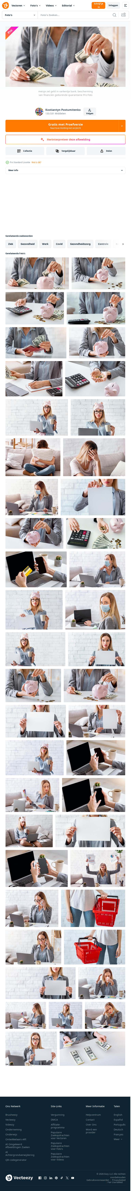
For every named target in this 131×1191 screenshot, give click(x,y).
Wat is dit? (36, 162)
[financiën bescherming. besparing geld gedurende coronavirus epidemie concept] (95, 532)
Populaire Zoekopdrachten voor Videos (60, 1155)
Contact (90, 1118)
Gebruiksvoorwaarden (95, 1178)
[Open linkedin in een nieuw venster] (50, 1176)
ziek (10, 242)
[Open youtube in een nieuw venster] (72, 1176)
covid (59, 242)
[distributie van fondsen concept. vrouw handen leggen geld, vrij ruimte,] (92, 1047)
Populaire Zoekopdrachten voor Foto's (60, 1144)
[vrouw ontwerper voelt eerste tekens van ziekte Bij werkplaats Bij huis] (105, 1014)
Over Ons (91, 1123)
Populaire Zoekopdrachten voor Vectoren (60, 1133)
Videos (50, 5)
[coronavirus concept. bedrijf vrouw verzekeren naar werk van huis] (97, 720)
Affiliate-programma (57, 1125)
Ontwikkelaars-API (15, 1138)
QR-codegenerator (16, 1158)
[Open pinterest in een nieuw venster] (56, 1176)
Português (117, 1123)
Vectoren (17, 5)
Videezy (9, 1123)
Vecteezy (10, 1118)
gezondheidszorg (80, 242)
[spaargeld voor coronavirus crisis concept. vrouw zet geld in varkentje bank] (33, 684)
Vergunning (57, 1113)
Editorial (67, 5)
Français (116, 1133)
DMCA (54, 1118)
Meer (114, 1138)
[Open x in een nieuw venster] (67, 1176)
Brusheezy (11, 1113)
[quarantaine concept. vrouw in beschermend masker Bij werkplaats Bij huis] (95, 608)
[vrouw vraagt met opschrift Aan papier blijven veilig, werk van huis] (31, 1047)
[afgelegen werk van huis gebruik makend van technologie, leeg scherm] (93, 794)
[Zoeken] (114, 15)
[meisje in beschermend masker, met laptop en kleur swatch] (31, 496)
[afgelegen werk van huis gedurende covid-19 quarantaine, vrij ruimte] (98, 416)
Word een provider (91, 1130)
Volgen (89, 113)
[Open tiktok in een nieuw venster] (61, 1176)
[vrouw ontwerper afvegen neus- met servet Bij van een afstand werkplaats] (101, 982)
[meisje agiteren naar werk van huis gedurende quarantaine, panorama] (96, 648)
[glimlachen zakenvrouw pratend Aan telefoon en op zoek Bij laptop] (33, 946)
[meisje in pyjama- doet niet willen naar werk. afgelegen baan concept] (34, 756)
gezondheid (28, 242)
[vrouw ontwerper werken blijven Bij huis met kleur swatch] (32, 794)
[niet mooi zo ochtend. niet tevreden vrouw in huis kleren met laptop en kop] (65, 1014)
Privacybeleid (116, 1178)
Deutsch (116, 1128)
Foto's (34, 5)
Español (115, 1118)
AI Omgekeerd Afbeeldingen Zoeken (17, 1144)
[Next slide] (117, 243)
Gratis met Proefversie (65, 125)
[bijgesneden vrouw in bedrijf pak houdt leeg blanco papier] (40, 982)
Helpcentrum (93, 1113)
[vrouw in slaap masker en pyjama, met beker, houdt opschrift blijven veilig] (34, 608)
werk (45, 242)
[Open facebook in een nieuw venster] (40, 1176)
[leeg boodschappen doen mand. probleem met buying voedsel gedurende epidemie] (94, 946)
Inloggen (113, 5)
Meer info (13, 169)
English (115, 1113)
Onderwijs (11, 1133)
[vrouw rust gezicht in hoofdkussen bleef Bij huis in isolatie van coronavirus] (32, 456)
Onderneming (13, 1128)
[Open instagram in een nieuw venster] (45, 1176)
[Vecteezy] (5, 5)
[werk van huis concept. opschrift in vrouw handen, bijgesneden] (35, 720)
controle (103, 242)
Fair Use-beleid (112, 1180)
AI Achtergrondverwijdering (19, 1152)
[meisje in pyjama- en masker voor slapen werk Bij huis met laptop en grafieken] (29, 829)
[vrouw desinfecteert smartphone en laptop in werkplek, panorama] (36, 867)
